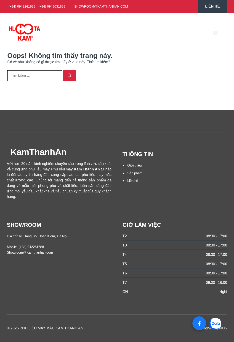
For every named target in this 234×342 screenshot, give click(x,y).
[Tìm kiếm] (69, 75)
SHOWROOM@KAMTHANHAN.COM (101, 6)
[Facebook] (199, 323)
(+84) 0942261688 (21, 6)
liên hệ (212, 6)
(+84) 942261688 (31, 247)
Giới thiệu (134, 165)
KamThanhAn (38, 152)
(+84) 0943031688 (51, 6)
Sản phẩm (135, 173)
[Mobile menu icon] (215, 33)
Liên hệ (132, 181)
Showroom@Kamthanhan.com (30, 252)
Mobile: (12, 247)
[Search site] (222, 33)
